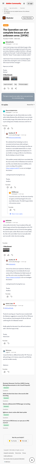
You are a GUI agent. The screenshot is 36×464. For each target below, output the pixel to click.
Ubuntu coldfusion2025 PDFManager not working (16, 404)
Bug (15, 84)
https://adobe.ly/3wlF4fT (12, 168)
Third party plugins (23, 84)
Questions (6, 9)
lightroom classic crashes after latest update (15, 412)
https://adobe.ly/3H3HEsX (13, 277)
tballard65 (8, 220)
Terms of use (18, 453)
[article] (18, 119)
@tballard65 (12, 264)
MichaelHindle (10, 42)
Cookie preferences (8, 456)
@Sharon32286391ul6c (15, 137)
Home (5, 8)
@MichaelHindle (8, 308)
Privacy (24, 453)
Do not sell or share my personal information (14, 459)
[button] (3, 4)
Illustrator (22, 8)
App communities (13, 8)
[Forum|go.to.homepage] (13, 3)
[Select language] (24, 3)
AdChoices (7, 461)
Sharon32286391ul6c (11, 110)
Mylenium (8, 350)
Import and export (8, 84)
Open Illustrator (27, 18)
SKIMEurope (15, 192)
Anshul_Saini (9, 303)
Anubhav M (12, 133)
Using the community (9, 453)
